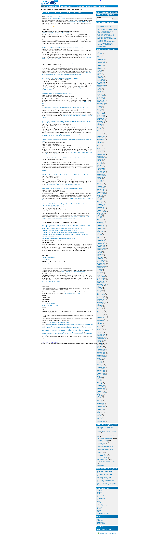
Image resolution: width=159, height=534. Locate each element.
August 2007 (100, 394)
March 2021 (100, 148)
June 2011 (99, 325)
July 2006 (99, 414)
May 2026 (99, 55)
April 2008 (99, 382)
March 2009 (100, 365)
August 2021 (100, 141)
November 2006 (101, 408)
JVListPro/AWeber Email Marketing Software (58, 322)
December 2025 (101, 62)
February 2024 (101, 95)
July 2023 (99, 106)
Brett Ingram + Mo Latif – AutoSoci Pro (78, 21)
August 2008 (100, 376)
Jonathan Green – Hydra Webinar (106, 479)
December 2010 (101, 334)
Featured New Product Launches (106, 461)
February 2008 (101, 385)
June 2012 (99, 307)
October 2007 (100, 391)
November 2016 (101, 227)
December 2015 (101, 243)
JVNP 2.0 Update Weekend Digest (57, 18)
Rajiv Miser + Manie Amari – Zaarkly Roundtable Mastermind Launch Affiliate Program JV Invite (65, 174)
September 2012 (101, 302)
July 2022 (99, 124)
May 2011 (99, 326)
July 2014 (99, 269)
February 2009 (101, 367)
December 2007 (101, 388)
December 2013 (101, 279)
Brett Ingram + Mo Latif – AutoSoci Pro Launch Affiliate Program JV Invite (60, 78)
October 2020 (100, 156)
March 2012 (100, 311)
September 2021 (101, 139)
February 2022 (101, 132)
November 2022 (101, 118)
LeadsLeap (100, 504)
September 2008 (101, 374)
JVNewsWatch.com (91, 6)
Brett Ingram (80, 327)
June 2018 (99, 198)
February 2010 (101, 349)
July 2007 (99, 396)
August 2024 (100, 86)
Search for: (100, 17)
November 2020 (101, 154)
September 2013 (101, 284)
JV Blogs (63, 330)
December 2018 (101, 189)
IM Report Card (101, 498)
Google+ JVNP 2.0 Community (49, 266)
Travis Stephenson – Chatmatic (105, 485)
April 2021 (99, 147)
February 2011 (101, 331)
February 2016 (101, 240)
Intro (98, 436)
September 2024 (101, 85)
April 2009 (99, 364)
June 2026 (99, 53)
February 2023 (101, 113)
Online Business (52, 335)
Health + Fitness (102, 442)
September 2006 (101, 411)
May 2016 (99, 236)
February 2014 (101, 276)
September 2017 (101, 212)
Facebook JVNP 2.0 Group (48, 264)
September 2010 (101, 338)
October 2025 (100, 65)
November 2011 (101, 317)
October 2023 (100, 101)
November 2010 (101, 335)
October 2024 (100, 83)
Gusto (98, 496)
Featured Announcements (68, 6)
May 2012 (99, 308)
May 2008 (99, 380)
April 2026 (99, 56)
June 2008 (99, 379)
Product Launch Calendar (63, 335)
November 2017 (101, 209)
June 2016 (99, 234)
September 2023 (101, 103)
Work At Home (74, 335)
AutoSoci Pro (64, 327)
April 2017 (99, 219)
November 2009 (101, 353)
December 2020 (101, 153)
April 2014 (99, 273)
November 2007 (101, 390)
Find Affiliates (88, 327)
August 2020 (100, 159)
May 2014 (99, 272)
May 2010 (99, 344)
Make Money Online (52, 333)
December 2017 (101, 207)
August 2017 (100, 213)
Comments (101, 522)
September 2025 (101, 67)
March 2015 (100, 257)
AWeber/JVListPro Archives (48, 305)
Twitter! (62, 32)
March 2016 (100, 239)
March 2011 (100, 329)
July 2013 (99, 287)
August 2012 (100, 304)
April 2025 (99, 74)
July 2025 (99, 70)
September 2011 (101, 320)
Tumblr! (68, 32)
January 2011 (100, 332)
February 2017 (101, 222)
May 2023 (99, 109)
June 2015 (99, 252)
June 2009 (99, 361)
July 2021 (99, 142)
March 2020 (100, 166)
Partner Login (103, 0)
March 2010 (100, 347)
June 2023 (99, 107)
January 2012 (100, 314)
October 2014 (100, 264)
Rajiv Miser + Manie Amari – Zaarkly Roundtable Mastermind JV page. (63, 184)
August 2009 (100, 358)
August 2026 (100, 52)
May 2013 (99, 290)
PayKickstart (100, 508)
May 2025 (99, 73)
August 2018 (100, 195)
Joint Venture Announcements (105, 438)
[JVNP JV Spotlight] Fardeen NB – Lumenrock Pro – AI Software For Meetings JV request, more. (106, 35)
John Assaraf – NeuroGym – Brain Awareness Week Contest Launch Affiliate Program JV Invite (64, 158)
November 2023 (101, 100)
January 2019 (100, 187)
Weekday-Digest (102, 454)
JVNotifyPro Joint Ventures (48, 303)
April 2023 (99, 110)
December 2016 (101, 225)
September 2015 (101, 248)
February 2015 (101, 258)
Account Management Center (48, 257)
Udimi (98, 512)
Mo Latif (74, 333)
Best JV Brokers (72, 327)
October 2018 (100, 192)
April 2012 (99, 310)
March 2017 (100, 221)
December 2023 (101, 98)
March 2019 (100, 184)
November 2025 (101, 64)
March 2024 (100, 94)
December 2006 (101, 406)
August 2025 (100, 68)
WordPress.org (101, 523)
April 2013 (99, 291)
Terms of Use (44, 342)
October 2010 (100, 337)
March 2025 (100, 76)
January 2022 (100, 133)
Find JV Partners (46, 329)
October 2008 (100, 373)
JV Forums (69, 330)
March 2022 (100, 130)
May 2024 (99, 91)
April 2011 (99, 328)
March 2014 (100, 275)
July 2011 (99, 323)
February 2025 (101, 77)
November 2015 (101, 245)
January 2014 (100, 278)
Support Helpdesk (46, 259)
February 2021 (101, 150)
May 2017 (99, 218)
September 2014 (101, 266)
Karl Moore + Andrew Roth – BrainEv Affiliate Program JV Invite (57, 234)
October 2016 (100, 228)
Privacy (51, 342)
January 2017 (100, 224)
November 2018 (101, 190)
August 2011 (100, 322)
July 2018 (99, 196)
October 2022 (100, 120)
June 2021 (99, 144)
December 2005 (101, 421)
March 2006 (100, 420)
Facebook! (50, 32)
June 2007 (99, 397)
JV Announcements (55, 330)
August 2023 (100, 104)
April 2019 (99, 183)
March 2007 (100, 402)
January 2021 (100, 151)
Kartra (98, 501)
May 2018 (99, 199)
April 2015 (99, 255)
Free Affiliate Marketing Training (72, 293)
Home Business (55, 329)
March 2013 (100, 293)
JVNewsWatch (55, 332)
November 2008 (101, 371)
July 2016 (99, 233)
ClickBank (99, 490)
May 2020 (99, 163)
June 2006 (99, 415)
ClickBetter (100, 492)
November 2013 (101, 281)
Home (43, 6)
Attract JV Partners (55, 327)
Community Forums (52, 6)
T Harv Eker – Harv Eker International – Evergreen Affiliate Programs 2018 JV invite (62, 63)
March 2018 (100, 202)
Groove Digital (100, 495)
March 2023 (100, 112)
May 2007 (99, 399)
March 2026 (100, 58)
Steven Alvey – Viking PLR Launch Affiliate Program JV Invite (57, 93)
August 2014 (100, 267)
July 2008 (99, 377)
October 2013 (100, 282)
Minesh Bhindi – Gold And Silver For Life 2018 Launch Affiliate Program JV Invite (62, 188)
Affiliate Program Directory (75, 326)
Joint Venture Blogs (75, 329)
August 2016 (100, 231)
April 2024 (99, 92)
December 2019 (101, 171)
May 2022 (99, 127)
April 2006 (99, 418)
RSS (57, 305)
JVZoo (98, 499)
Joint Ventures (45, 330)
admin (60, 16)
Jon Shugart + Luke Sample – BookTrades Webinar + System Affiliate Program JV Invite (63, 232)
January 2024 (100, 97)
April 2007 (99, 400)
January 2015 (100, 260)
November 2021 (101, 136)
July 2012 (99, 305)
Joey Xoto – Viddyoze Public (104, 477)
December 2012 (101, 298)
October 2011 (100, 319)
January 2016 (100, 242)
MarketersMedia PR (102, 505)
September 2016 (101, 230)
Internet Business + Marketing (105, 446)
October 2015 (100, 246)
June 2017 (99, 216)
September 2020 (101, 157)
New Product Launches (103, 459)
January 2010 (100, 350)
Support (56, 342)
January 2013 (100, 296)
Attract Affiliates (46, 327)
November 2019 (101, 172)
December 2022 (101, 117)
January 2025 (100, 79)
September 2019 (101, 175)
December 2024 (101, 80)
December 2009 (101, 352)
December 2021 (101, 135)
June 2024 (99, 89)
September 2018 (101, 193)
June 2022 (99, 126)
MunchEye (99, 507)
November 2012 (101, 299)
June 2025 (99, 71)
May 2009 (99, 362)
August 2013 (100, 285)
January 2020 (100, 169)
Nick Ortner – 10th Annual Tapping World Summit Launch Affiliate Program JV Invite (62, 47)
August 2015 (100, 249)
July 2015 (99, 251)
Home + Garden (102, 445)
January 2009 (100, 368)
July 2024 (99, 88)
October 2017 (100, 210)
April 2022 (99, 129)
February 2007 (101, 403)
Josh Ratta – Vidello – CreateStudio (106, 483)
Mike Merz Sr (67, 333)
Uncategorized (101, 465)
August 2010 (100, 340)
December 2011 (101, 316)
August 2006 (100, 412)
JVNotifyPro (63, 332)
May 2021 (99, 145)
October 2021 (100, 138)
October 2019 (100, 174)
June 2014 (99, 270)
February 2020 (101, 168)
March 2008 (100, 384)
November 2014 (101, 263)
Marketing (60, 333)
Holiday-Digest (101, 443)
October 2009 (100, 355)
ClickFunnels (100, 493)
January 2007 (100, 405)
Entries (100, 520)
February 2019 (101, 186)
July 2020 (99, 160)
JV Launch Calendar (77, 330)
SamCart (99, 510)
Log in (98, 519)
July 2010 (99, 341)
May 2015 (99, 254)
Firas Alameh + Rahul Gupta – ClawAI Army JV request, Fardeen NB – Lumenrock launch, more (107, 31)
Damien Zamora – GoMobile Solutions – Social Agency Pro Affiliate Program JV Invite (62, 228)
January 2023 (100, 115)
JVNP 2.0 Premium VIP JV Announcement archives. (73, 271)
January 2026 (100, 61)
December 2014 (101, 261)
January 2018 (100, 206)
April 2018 (99, 201)
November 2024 (101, 82)
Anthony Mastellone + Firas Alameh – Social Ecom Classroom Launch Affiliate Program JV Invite (65, 107)
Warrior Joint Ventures (102, 513)
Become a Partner (113, 0)
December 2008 (101, 370)
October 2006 (100, 409)
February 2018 (101, 204)
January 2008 (100, 387)
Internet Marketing (65, 329)
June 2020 (99, 162)
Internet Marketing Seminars (104, 435)
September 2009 (101, 356)
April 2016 (99, 237)
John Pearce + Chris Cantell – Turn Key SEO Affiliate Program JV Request (59, 230)
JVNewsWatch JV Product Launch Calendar (52, 282)
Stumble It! (44, 32)
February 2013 (101, 295)
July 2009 (99, 359)
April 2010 (99, 346)
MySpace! (57, 32)
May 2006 (99, 417)
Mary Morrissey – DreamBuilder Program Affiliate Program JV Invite (58, 238)
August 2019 (100, 177)
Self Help (100, 452)
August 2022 (100, 123)
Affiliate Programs (87, 326)
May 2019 (99, 181)
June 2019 (99, 180)
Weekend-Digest (102, 455)
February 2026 (101, 59)
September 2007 (101, 393)
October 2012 (100, 301)
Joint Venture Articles (102, 458)
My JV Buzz (80, 6)
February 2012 (101, 313)
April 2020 (99, 165)
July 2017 (99, 215)
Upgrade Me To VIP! (104, 6)
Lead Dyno (100, 502)
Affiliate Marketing (63, 326)
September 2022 (101, 121)
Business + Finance (103, 440)
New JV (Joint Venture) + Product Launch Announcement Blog (64, 9)
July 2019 (99, 178)
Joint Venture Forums (86, 329)
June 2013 (99, 288)
